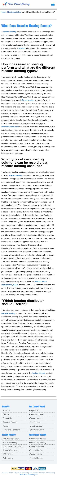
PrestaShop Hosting (38, 442)
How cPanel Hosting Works (13, 446)
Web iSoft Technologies (28, 475)
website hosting (8, 313)
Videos (5, 426)
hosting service (38, 373)
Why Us (6, 414)
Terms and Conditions (11, 430)
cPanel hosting (27, 100)
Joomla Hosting (36, 450)
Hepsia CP (34, 410)
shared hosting (15, 175)
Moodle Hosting (36, 458)
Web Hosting (8, 458)
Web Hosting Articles (11, 439)
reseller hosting (9, 32)
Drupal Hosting (36, 454)
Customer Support (10, 422)
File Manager (35, 422)
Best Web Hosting (10, 442)
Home (3, 12)
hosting (22, 48)
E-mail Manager (36, 426)
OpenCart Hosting (37, 446)
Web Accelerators (37, 430)
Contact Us (7, 418)
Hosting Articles (14, 12)
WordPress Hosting (38, 439)
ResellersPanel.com (10, 127)
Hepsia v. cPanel (37, 414)
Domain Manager (37, 418)
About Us (6, 410)
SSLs (15, 285)
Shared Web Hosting (11, 450)
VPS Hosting (8, 454)
